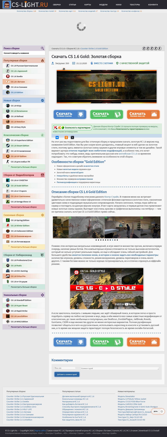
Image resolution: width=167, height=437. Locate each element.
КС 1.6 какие (132, 430)
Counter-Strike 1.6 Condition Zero (21, 406)
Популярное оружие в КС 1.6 (75, 414)
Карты (87, 4)
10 (117, 240)
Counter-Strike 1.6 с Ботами (19, 412)
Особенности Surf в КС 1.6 (74, 417)
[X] (72, 137)
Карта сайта (40, 430)
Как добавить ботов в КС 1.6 (75, 404)
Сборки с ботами (103, 430)
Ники (118, 4)
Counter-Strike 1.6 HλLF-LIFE (19, 409)
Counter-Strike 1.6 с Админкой (20, 399)
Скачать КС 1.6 (118, 430)
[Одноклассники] (66, 137)
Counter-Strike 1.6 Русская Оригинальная (25, 396)
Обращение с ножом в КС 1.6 (75, 409)
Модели (103, 4)
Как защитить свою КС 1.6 (73, 419)
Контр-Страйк (111, 196)
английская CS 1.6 (128, 153)
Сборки (57, 4)
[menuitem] (57, 4)
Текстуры (135, 4)
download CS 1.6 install (149, 430)
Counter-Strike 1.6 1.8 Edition (19, 419)
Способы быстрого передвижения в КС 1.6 (81, 406)
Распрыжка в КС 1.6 (71, 401)
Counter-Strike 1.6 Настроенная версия (24, 404)
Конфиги (153, 4)
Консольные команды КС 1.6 (75, 399)
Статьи (72, 4)
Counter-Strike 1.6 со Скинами (20, 414)
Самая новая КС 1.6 (55, 430)
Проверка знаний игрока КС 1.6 (79, 430)
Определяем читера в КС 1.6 (75, 412)
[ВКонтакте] (57, 137)
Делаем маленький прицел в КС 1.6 (78, 396)
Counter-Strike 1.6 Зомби (18, 401)
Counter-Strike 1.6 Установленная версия (25, 417)
